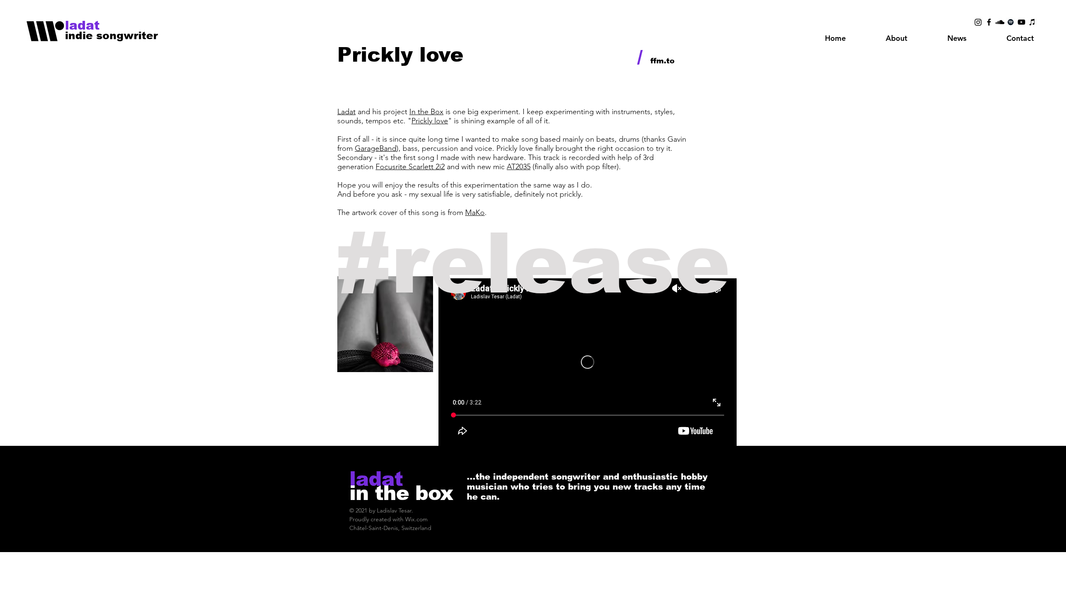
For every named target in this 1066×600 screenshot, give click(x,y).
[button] (896, 38)
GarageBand (375, 148)
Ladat (346, 111)
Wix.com (416, 519)
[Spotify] (1010, 22)
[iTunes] (1032, 22)
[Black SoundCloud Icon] (999, 22)
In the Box (426, 111)
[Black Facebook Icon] (989, 22)
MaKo (475, 212)
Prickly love (429, 120)
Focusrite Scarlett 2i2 (410, 166)
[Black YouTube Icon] (1021, 22)
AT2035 (519, 166)
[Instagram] (978, 22)
